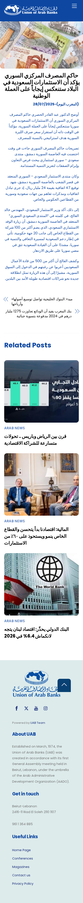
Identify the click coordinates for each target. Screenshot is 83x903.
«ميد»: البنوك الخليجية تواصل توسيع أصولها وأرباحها (42, 301)
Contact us (21, 875)
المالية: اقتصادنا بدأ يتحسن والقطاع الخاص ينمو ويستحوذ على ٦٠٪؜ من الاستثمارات (36, 536)
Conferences (22, 858)
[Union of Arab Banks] (30, 13)
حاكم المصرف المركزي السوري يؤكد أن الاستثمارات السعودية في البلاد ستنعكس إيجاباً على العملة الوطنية (41, 85)
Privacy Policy (22, 883)
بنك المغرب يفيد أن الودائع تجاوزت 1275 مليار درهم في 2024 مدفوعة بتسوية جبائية (38, 314)
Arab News (14, 428)
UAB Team (37, 723)
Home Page (21, 850)
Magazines (20, 867)
